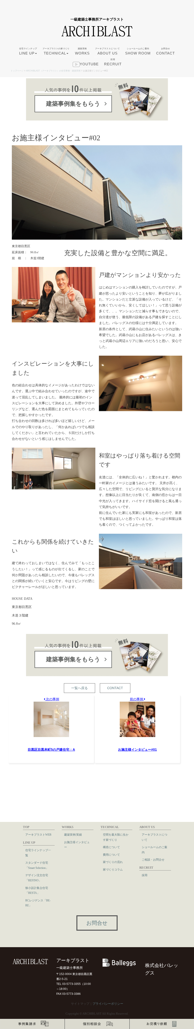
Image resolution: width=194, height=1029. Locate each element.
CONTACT (165, 51)
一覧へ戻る (79, 688)
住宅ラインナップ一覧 (38, 853)
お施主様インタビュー (77, 845)
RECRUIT (113, 62)
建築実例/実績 (73, 834)
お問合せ (97, 923)
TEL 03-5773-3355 (68, 984)
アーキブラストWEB (38, 834)
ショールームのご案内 (154, 850)
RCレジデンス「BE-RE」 (38, 903)
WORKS (82, 51)
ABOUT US (107, 51)
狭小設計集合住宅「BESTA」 (36, 890)
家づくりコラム (113, 869)
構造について (111, 847)
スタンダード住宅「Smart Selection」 (36, 865)
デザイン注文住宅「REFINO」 (36, 878)
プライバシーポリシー (108, 1003)
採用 (144, 875)
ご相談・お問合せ (153, 859)
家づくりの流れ (113, 862)
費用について (111, 854)
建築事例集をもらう (73, 103)
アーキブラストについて (154, 837)
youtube (89, 64)
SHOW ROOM (138, 51)
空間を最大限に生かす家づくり (115, 837)
